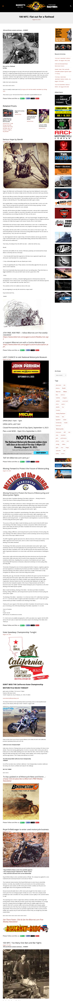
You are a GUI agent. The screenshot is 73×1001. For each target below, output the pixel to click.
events (57, 407)
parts (57, 438)
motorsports (58, 432)
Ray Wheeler (6, 131)
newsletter (63, 435)
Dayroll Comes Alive (19, 111)
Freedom (58, 410)
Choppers (64, 398)
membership (59, 422)
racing (57, 444)
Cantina (58, 398)
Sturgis (67, 447)
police (63, 441)
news (57, 435)
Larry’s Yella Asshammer (43, 125)
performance (64, 438)
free (63, 407)
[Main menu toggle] (3, 6)
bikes (57, 394)
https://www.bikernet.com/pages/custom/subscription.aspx (25, 345)
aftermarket (58, 385)
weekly (57, 453)
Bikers (65, 391)
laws (63, 416)
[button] (71, 6)
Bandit (64, 388)
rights (57, 447)
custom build (65, 401)
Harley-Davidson (60, 413)
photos (57, 441)
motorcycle (58, 425)
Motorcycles (60, 429)
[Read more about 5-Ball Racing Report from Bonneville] (8, 113)
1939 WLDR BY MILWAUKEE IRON (31, 117)
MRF (65, 432)
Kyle (9, 128)
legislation (58, 419)
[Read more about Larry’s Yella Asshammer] (44, 116)
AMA (64, 385)
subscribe (58, 450)
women (63, 453)
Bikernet (58, 391)
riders (63, 444)
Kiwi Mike (5, 128)
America (58, 388)
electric (57, 404)
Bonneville (8, 125)
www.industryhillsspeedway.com (11, 698)
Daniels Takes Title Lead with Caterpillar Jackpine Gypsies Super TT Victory (63, 71)
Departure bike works (8, 126)
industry (57, 416)
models (65, 422)
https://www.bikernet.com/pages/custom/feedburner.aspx (25, 338)
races (67, 441)
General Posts (6, 123)
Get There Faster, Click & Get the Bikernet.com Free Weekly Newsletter (23, 920)
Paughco (9, 130)
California (63, 394)
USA (64, 450)
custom (58, 401)
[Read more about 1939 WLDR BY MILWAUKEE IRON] (32, 112)
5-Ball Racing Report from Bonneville (7, 120)
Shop (62, 447)
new (69, 432)
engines (63, 404)
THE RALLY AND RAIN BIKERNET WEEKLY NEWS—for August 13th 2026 (63, 79)
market (64, 419)
